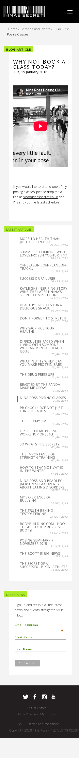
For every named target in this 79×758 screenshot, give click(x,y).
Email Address (39, 625)
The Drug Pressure (37, 374)
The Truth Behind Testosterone (36, 512)
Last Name (23, 649)
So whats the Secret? (39, 444)
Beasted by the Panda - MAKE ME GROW (41, 386)
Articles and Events (36, 29)
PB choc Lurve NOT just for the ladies (41, 409)
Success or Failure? (38, 278)
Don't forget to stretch (43, 318)
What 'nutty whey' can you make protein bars (41, 363)
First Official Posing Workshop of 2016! (39, 432)
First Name (23, 637)
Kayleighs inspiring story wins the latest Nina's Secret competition (43, 291)
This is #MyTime (34, 421)
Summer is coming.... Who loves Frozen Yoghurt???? (43, 253)
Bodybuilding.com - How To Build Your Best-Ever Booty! (42, 527)
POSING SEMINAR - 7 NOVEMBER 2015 (36, 542)
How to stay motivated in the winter (42, 469)
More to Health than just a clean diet (40, 240)
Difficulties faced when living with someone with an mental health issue (42, 346)
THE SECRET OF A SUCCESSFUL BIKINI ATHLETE (43, 565)
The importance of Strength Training (37, 456)
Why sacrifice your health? (37, 330)
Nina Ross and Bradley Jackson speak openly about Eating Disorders (42, 483)
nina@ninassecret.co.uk (40, 197)
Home (12, 29)
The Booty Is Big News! (40, 553)
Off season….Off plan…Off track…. (43, 267)
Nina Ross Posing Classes (43, 398)
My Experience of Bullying (35, 499)
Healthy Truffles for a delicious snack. (41, 306)
